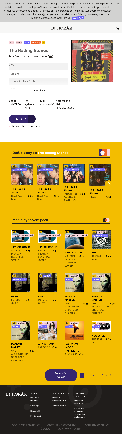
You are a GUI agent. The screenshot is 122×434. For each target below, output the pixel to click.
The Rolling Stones (28, 50)
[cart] (117, 27)
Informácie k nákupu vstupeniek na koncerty (80, 412)
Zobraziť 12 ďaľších (61, 375)
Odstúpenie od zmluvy (62, 425)
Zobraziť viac (38, 90)
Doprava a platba (69, 428)
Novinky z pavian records (59, 398)
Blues (19, 42)
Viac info (77, 18)
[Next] (109, 184)
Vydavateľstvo (59, 406)
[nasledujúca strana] (110, 375)
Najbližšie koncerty (78, 401)
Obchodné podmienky (26, 425)
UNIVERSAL (36, 42)
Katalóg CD (35, 406)
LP (44, 42)
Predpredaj (35, 416)
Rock (12, 42)
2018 (26, 42)
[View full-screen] (109, 45)
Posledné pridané (34, 398)
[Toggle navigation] (6, 27)
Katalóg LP (35, 411)
